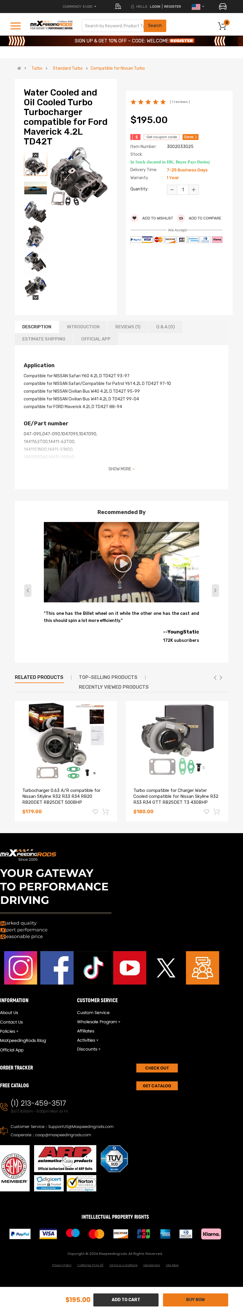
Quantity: (139, 189)
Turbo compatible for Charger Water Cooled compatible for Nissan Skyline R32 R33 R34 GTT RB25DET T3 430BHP (175, 796)
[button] (215, 590)
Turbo (36, 68)
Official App (96, 339)
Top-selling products (108, 677)
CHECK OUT (157, 1068)
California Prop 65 (90, 1265)
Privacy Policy (61, 1265)
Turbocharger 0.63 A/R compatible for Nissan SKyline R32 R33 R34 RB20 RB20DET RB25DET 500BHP (61, 796)
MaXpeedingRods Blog (23, 1040)
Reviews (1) (127, 327)
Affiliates (85, 1031)
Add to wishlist (157, 218)
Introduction (83, 327)
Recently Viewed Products (114, 687)
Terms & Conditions (123, 1265)
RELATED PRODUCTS (39, 677)
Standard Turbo (68, 68)
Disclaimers (151, 1265)
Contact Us (11, 1022)
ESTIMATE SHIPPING (43, 339)
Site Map (172, 1265)
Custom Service (93, 1013)
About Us (9, 1013)
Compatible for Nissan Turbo (118, 68)
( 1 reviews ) (180, 102)
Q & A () (165, 327)
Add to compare (204, 218)
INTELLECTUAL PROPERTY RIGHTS (115, 1217)
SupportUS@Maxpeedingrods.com (80, 1126)
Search (155, 25)
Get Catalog (157, 1086)
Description (36, 327)
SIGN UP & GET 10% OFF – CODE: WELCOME (122, 41)
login (155, 6)
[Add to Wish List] (95, 812)
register (172, 6)
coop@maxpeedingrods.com (63, 1135)
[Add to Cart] (106, 811)
